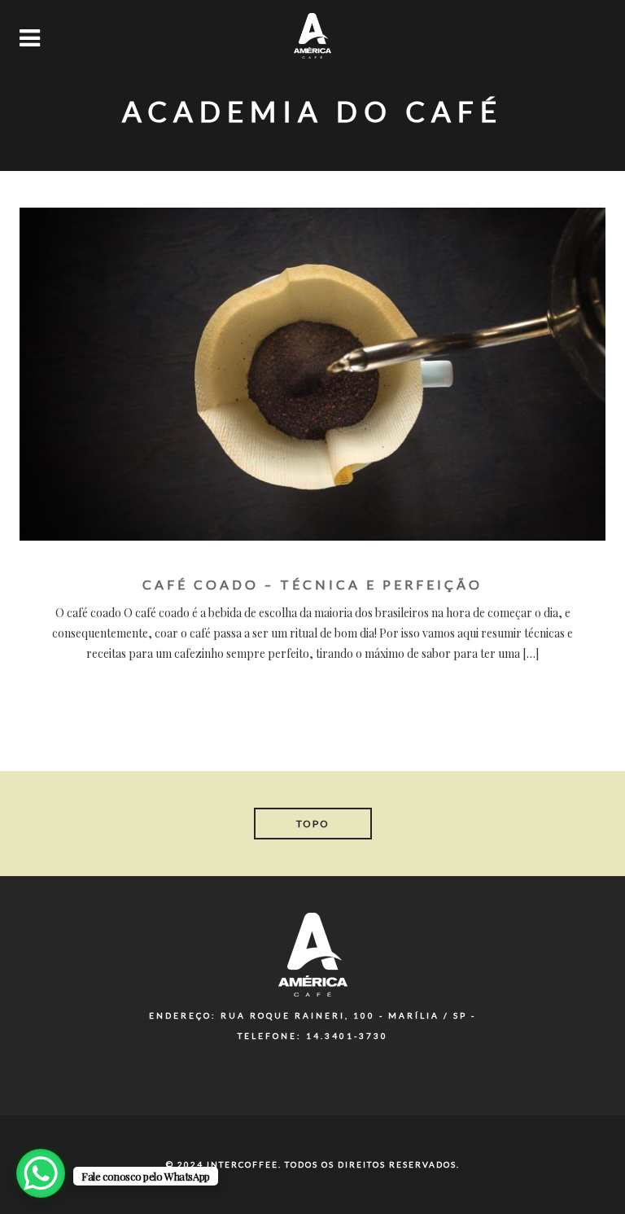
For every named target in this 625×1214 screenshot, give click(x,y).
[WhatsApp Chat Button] (40, 1173)
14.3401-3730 (347, 1036)
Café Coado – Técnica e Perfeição (312, 584)
